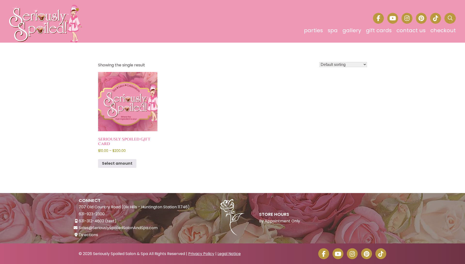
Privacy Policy (201, 253)
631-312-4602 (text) (97, 221)
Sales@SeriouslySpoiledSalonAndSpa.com (118, 228)
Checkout (443, 30)
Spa (333, 30)
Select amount (117, 163)
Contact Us (411, 30)
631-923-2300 (92, 214)
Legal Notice (229, 253)
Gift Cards (379, 30)
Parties (313, 30)
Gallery (351, 30)
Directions (88, 235)
